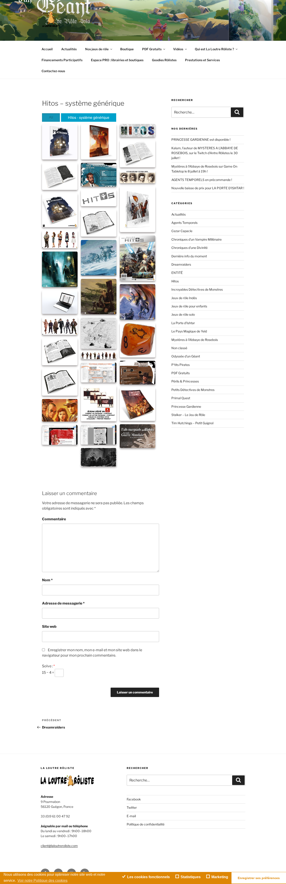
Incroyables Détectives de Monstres (197, 289)
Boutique (127, 49)
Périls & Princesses (185, 381)
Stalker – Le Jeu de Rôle (188, 415)
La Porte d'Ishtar (183, 323)
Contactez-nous (53, 71)
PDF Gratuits (152, 49)
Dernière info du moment (189, 256)
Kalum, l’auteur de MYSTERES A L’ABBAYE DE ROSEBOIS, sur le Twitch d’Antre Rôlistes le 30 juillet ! (204, 153)
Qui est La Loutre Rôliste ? (214, 49)
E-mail (131, 816)
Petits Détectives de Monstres (192, 390)
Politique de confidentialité (145, 824)
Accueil (47, 49)
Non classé (179, 348)
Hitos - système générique (88, 117)
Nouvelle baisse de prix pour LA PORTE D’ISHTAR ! (207, 188)
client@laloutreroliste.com (59, 846)
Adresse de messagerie (63, 603)
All (51, 117)
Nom (47, 580)
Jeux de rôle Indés (184, 298)
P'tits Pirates (180, 365)
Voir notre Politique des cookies (42, 880)
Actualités (69, 49)
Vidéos (178, 49)
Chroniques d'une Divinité (189, 248)
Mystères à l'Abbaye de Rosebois (194, 340)
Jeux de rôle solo (183, 314)
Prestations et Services (202, 60)
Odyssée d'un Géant (185, 356)
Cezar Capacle (181, 231)
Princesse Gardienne (186, 406)
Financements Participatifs (62, 60)
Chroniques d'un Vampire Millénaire (196, 239)
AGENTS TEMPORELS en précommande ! (201, 180)
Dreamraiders (181, 264)
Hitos (175, 281)
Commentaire (54, 519)
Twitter (132, 807)
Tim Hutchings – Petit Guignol (192, 423)
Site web (49, 626)
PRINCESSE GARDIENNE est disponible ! (200, 139)
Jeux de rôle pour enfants (189, 306)
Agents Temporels (184, 223)
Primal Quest (180, 398)
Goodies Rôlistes (164, 60)
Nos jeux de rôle (97, 49)
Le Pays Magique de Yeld (189, 331)
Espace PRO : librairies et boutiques (117, 60)
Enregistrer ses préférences (259, 878)
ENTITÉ (177, 273)
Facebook (134, 799)
